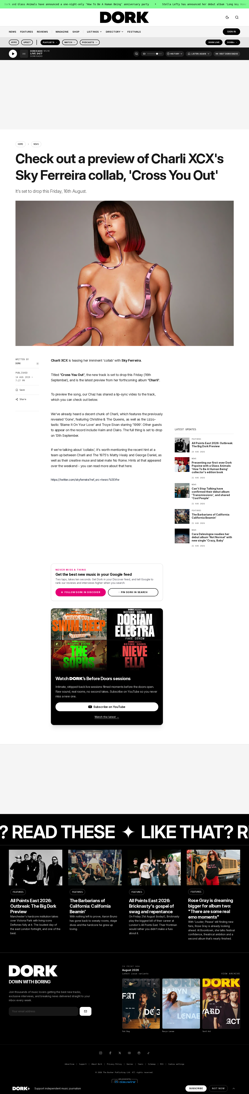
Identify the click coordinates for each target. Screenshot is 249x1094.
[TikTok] (148, 1053)
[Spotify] (139, 1053)
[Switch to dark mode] (227, 17)
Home (20, 144)
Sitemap (152, 1064)
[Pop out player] (136, 54)
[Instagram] (101, 1053)
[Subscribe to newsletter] (85, 1011)
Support (83, 1064)
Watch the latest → (107, 716)
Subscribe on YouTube (109, 707)
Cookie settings (176, 1064)
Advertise (69, 1064)
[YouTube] (129, 1053)
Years (140, 1064)
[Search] (237, 17)
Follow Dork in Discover (80, 592)
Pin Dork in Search (133, 592)
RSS (161, 1064)
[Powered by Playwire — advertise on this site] (124, 1081)
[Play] (13, 54)
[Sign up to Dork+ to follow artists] (37, 363)
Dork (18, 363)
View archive (230, 973)
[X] (120, 1053)
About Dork (96, 1064)
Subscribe (196, 1088)
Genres (130, 1064)
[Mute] (144, 53)
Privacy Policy (114, 1064)
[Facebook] (110, 1053)
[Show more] (234, 1088)
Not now (218, 1088)
